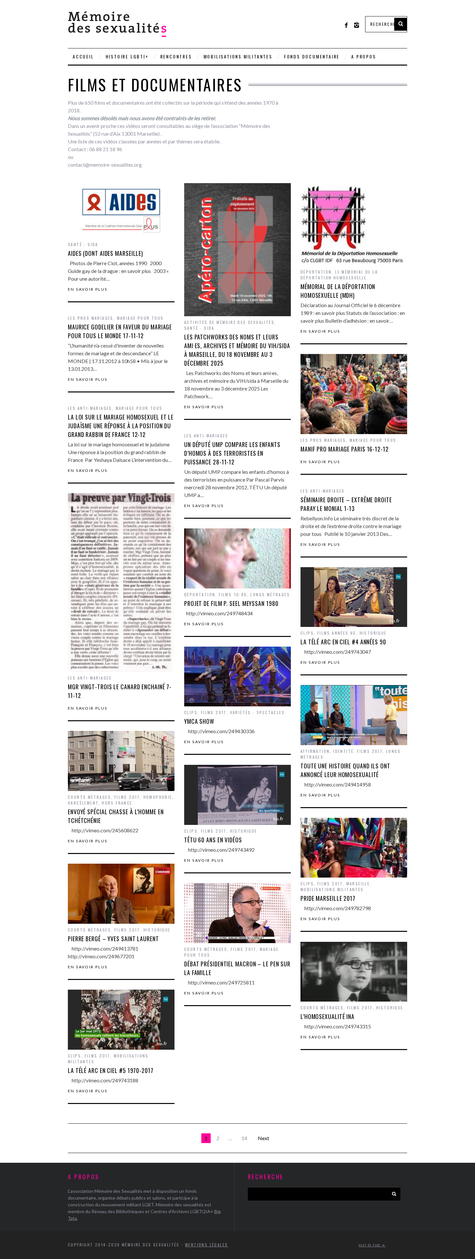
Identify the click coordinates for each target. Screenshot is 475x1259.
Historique (373, 633)
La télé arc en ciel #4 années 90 (343, 642)
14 (244, 1138)
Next (263, 1138)
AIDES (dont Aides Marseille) (105, 253)
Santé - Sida (83, 244)
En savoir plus (88, 289)
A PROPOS (363, 56)
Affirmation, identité (327, 751)
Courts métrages (89, 797)
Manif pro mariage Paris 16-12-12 (345, 449)
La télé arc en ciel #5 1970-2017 (110, 1070)
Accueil (83, 56)
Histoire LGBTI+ (127, 56)
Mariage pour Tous (140, 318)
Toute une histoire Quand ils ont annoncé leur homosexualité (345, 770)
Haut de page (370, 1245)
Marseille (358, 883)
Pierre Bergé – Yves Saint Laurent (113, 938)
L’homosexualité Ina (327, 1016)
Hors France (117, 803)
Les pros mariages (90, 318)
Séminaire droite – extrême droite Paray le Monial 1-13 (346, 504)
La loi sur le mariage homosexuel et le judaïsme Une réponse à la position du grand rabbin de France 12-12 (121, 426)
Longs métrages (270, 594)
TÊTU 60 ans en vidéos (213, 840)
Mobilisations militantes (238, 56)
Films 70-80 (233, 594)
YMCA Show (199, 721)
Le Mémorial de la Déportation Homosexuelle (339, 274)
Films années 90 (336, 633)
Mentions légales (206, 1244)
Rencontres (176, 56)
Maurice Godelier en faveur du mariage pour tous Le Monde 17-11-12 (120, 331)
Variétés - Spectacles (257, 712)
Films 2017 (214, 712)
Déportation (316, 272)
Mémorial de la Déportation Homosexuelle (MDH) (338, 290)
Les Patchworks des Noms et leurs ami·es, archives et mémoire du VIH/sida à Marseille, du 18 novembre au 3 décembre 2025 (237, 350)
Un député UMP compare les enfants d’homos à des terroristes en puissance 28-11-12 (232, 453)
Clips (307, 633)
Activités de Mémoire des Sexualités (229, 322)
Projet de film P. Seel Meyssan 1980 (231, 603)
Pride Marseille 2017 (328, 898)
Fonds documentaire (312, 56)
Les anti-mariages (90, 408)
